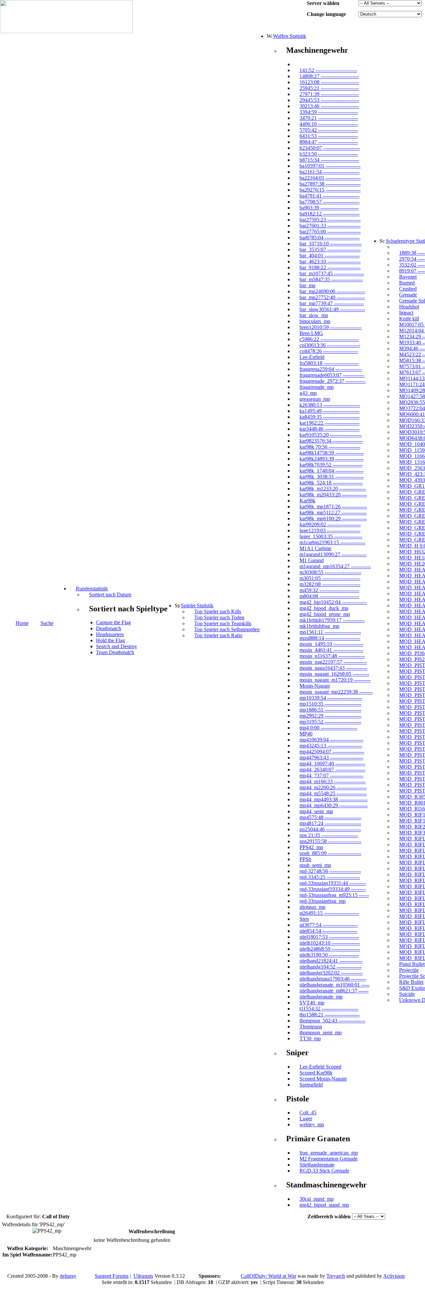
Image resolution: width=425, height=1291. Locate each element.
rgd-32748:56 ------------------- (330, 871)
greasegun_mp (314, 399)
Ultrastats (143, 1276)
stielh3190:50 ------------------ (329, 955)
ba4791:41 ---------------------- (329, 196)
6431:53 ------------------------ (328, 136)
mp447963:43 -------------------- (331, 757)
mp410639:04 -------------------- (331, 739)
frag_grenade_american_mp (328, 1153)
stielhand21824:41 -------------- (331, 961)
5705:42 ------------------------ (328, 130)
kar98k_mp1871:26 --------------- (333, 506)
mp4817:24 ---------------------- (330, 823)
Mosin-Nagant (314, 686)
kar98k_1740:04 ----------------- (331, 470)
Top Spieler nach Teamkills (222, 623)
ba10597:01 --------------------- (330, 166)
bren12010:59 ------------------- (330, 327)
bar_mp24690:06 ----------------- (332, 291)
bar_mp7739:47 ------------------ (331, 303)
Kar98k (307, 500)
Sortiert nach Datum (110, 594)
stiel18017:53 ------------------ (329, 937)
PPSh (305, 859)
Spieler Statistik (197, 605)
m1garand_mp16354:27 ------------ (335, 566)
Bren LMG (311, 333)
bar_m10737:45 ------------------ (331, 273)
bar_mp (307, 285)
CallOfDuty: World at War (268, 1276)
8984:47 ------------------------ (328, 142)
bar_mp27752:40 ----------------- (332, 297)
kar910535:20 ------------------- (330, 435)
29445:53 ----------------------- (329, 100)
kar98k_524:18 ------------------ (331, 482)
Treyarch (335, 1276)
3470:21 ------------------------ (328, 118)
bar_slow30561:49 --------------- (332, 309)
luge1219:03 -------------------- (329, 530)
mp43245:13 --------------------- (330, 745)
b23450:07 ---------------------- (329, 148)
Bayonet (408, 277)
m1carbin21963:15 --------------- (332, 542)
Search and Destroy (116, 646)
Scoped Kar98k (315, 1073)
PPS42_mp (311, 847)
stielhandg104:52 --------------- (330, 967)
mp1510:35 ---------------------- (330, 704)
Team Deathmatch (115, 652)
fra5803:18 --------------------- (329, 363)
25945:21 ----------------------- (329, 88)
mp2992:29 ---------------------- (330, 716)
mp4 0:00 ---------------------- (328, 728)
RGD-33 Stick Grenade (324, 1170)
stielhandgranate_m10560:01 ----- (334, 985)
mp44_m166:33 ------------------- (332, 781)
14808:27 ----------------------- (329, 76)
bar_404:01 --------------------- (329, 255)
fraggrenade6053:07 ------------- (332, 375)
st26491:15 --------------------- (329, 913)
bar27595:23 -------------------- (330, 219)
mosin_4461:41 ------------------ (331, 650)
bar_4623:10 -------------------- (330, 261)
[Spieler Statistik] (177, 605)
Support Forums (111, 1276)
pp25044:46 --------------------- (330, 829)
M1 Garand (311, 560)
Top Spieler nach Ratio (218, 635)
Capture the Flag (113, 622)
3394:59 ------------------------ (328, 112)
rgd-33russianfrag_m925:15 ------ (334, 895)
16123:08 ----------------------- (329, 82)
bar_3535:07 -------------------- (330, 249)
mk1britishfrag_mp (319, 626)
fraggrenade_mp (316, 387)
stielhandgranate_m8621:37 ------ (334, 990)
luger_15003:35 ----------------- (330, 536)
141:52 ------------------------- (328, 70)
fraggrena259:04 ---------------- (330, 369)
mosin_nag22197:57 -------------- (333, 662)
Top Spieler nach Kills (217, 611)
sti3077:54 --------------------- (328, 925)
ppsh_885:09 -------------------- (330, 853)
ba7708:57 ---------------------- (329, 202)
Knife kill (409, 318)
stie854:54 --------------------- (328, 931)
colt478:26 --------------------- (328, 351)
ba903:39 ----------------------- (329, 208)
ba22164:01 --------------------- (330, 178)
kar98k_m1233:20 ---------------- (332, 488)
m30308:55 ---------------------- (330, 572)
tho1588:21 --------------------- (329, 1014)
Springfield (311, 1084)
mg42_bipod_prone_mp (324, 614)
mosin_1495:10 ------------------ (331, 644)
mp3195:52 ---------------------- (330, 722)
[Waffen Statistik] (269, 36)
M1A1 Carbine (315, 548)
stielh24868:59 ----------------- (329, 949)
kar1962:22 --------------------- (329, 423)
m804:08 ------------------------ (329, 596)
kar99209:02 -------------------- (330, 524)
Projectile (409, 970)
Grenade (408, 295)
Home (22, 623)
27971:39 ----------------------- (329, 94)
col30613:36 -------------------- (329, 345)
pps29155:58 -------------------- (330, 841)
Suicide (407, 994)
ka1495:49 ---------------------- (329, 411)
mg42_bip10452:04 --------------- (333, 602)
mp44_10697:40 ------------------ (332, 763)
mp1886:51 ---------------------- (330, 710)
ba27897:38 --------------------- (330, 184)
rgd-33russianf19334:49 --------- (332, 889)
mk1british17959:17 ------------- (332, 620)
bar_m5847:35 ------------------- (331, 279)
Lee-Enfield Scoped (320, 1067)
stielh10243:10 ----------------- (329, 943)
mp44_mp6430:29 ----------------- (333, 805)
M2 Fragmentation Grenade (328, 1159)
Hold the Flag (110, 640)
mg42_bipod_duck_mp (323, 608)
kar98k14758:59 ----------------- (331, 453)
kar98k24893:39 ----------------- (331, 459)
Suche (47, 623)
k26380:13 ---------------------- (329, 405)
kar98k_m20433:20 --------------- (333, 494)
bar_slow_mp (313, 315)
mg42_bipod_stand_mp (324, 1205)
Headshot (409, 306)
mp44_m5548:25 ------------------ (333, 793)
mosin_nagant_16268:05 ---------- (334, 674)
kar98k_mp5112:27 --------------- (333, 512)
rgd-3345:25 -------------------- (329, 877)
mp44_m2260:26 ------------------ (333, 787)
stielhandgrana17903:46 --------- (332, 979)
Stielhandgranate (316, 1164)
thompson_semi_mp (320, 1032)
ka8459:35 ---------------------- (329, 417)
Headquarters (110, 634)
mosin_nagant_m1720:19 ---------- (335, 680)
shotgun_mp (312, 907)
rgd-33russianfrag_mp (322, 901)
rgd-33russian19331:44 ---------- (332, 883)
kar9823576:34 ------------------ (331, 441)
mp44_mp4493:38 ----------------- (333, 799)
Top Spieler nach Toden (219, 617)
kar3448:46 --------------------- (329, 429)
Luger (305, 1118)
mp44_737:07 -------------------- (331, 775)
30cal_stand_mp (316, 1199)
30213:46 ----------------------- (329, 106)
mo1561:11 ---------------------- (330, 632)
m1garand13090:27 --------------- (333, 554)
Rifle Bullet (411, 982)
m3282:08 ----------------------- (329, 584)
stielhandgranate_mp (321, 996)
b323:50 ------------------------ (328, 154)
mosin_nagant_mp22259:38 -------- (336, 692)
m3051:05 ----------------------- (329, 578)
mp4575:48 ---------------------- (330, 817)
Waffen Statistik (289, 36)
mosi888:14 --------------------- (329, 638)
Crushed (408, 289)
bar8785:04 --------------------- (329, 237)
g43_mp (308, 393)
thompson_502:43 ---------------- (332, 1020)
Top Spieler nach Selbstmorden (227, 629)
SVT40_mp (311, 1002)
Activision (394, 1276)
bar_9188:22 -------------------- (330, 267)
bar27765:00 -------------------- (330, 231)
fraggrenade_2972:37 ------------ (332, 381)
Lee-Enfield (311, 357)
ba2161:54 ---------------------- (329, 172)
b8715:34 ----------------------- (329, 160)
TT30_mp (310, 1038)
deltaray (68, 1276)
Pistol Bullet (412, 964)
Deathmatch (108, 628)
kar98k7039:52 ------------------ (331, 465)
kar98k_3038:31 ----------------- (331, 476)
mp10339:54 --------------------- (330, 698)
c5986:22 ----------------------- (329, 339)
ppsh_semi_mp (315, 865)
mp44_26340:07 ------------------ (332, 769)
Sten (304, 919)
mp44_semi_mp (316, 811)
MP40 (305, 733)
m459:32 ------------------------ (329, 590)
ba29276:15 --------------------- (330, 190)
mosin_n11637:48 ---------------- (332, 656)
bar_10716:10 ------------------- (330, 243)
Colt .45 (307, 1112)
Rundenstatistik (92, 588)
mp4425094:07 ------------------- (331, 751)
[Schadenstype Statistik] (382, 240)
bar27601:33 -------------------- (330, 225)
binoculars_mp (314, 321)
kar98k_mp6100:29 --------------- (333, 518)
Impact (406, 312)
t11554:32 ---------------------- (328, 1008)
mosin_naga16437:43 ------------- (333, 668)
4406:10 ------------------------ (328, 124)
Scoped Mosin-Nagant (323, 1078)
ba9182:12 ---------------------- (329, 213)
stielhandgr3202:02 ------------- (331, 973)
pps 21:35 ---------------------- (328, 835)
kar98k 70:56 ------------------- (329, 447)
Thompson (310, 1026)
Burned (407, 283)
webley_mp (311, 1124)
